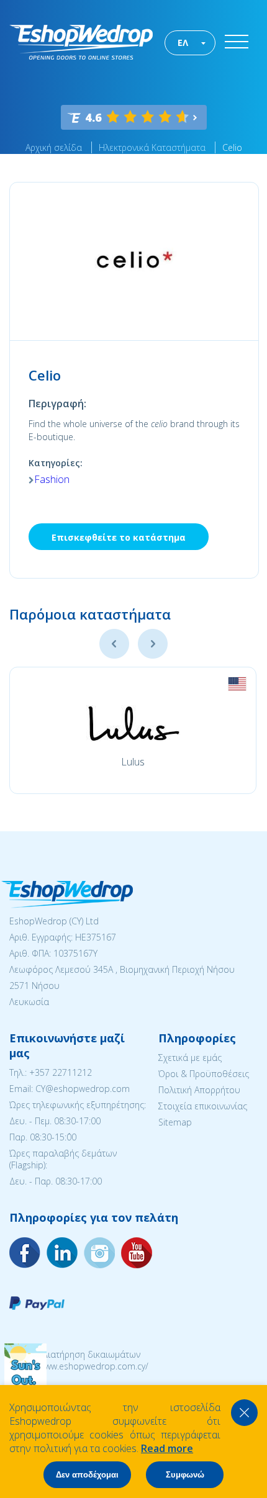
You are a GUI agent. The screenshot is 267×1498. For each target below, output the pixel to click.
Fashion (52, 479)
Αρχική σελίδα (53, 147)
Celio (232, 147)
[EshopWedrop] (81, 42)
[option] (132, 730)
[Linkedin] (136, 1252)
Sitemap (175, 1122)
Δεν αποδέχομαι (87, 1474)
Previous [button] (114, 644)
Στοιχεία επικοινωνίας (202, 1106)
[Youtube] (99, 1252)
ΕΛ (183, 42)
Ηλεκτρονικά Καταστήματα (152, 147)
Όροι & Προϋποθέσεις (203, 1074)
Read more (167, 1448)
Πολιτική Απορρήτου (199, 1090)
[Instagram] (62, 1252)
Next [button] (153, 644)
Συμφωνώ (185, 1474)
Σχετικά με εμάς (190, 1057)
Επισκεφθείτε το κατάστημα (119, 537)
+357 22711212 (60, 1072)
